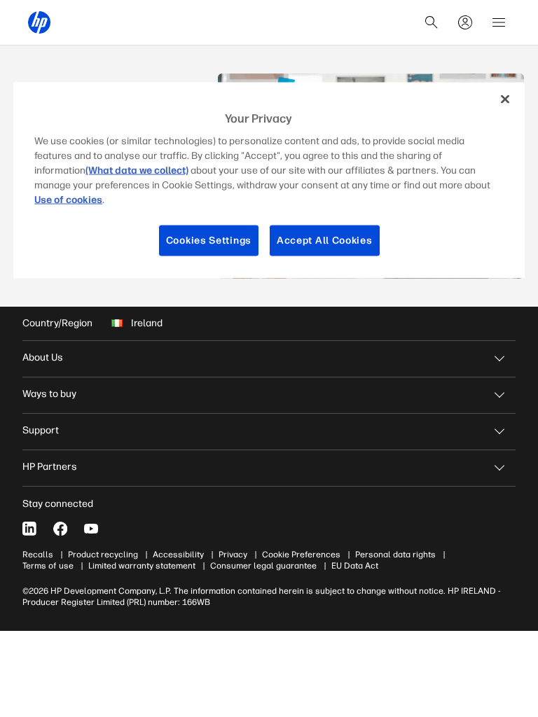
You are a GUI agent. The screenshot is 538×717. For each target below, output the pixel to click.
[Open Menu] (499, 22)
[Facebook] (60, 529)
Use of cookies (68, 200)
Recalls (37, 554)
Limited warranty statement (141, 566)
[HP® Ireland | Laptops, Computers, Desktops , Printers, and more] (39, 22)
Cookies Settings (208, 240)
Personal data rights (395, 554)
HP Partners (49, 467)
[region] (269, 180)
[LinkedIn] (29, 529)
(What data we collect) (136, 170)
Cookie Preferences (301, 554)
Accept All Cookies (325, 240)
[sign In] (465, 22)
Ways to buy (49, 394)
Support (40, 430)
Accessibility (178, 554)
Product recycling (103, 554)
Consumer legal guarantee (263, 566)
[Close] (505, 98)
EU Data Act (354, 566)
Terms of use (48, 566)
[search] (431, 22)
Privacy (233, 554)
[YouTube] (91, 529)
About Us (42, 357)
